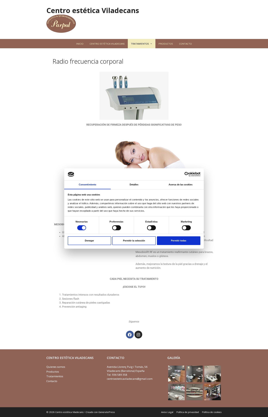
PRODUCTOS (166, 43)
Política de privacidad (187, 412)
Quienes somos (55, 367)
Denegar (89, 240)
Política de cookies (212, 412)
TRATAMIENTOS (140, 43)
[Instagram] (138, 334)
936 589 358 (119, 374)
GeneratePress (106, 412)
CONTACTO (185, 43)
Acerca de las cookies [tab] (180, 184)
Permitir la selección (134, 240)
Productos (52, 371)
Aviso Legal (167, 412)
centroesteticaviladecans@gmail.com (129, 379)
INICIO (79, 43)
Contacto (51, 381)
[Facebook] (130, 334)
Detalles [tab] (134, 184)
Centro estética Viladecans (92, 10)
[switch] (116, 227)
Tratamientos (54, 376)
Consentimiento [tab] (87, 184)
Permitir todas (178, 240)
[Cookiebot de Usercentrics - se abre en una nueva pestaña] (186, 174)
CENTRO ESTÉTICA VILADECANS (107, 43)
